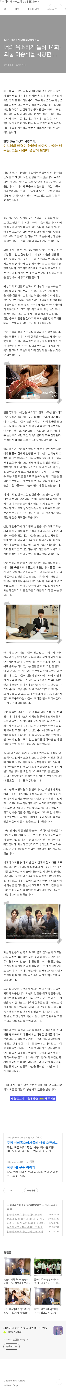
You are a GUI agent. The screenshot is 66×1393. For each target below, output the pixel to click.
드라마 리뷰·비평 (15, 1204)
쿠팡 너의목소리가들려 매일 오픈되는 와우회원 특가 (32, 1143)
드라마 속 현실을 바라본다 (15, 1339)
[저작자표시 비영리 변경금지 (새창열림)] (42, 1190)
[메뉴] (59, 6)
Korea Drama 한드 (35, 1204)
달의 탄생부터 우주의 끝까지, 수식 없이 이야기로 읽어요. (33, 1173)
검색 (51, 6)
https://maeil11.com (17, 1162)
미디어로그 (33, 9)
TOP (59, 1382)
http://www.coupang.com (21, 1137)
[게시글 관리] (19, 1190)
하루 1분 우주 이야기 (21, 1167)
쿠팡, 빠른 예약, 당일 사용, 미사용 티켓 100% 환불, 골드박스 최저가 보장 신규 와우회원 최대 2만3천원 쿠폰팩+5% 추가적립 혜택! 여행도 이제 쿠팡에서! (32, 1149)
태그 (17, 9)
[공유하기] (15, 1190)
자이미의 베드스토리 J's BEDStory (25, 1328)
